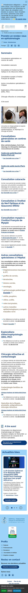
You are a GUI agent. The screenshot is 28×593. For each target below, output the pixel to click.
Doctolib (9, 247)
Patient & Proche (4, 30)
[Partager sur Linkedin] (15, 45)
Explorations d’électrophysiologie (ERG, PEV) (12, 91)
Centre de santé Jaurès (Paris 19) (13, 167)
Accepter (4, 590)
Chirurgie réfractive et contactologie (13, 97)
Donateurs (6, 550)
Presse (16, 495)
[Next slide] (20, 508)
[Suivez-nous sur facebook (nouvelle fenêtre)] (2, 575)
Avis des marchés (14, 583)
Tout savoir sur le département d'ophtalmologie (12, 442)
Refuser (10, 590)
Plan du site (17, 581)
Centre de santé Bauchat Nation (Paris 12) (11, 154)
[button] (11, 507)
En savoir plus (17, 590)
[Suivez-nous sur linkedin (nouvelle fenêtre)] (6, 575)
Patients (5, 545)
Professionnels (7, 547)
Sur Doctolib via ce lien (11, 158)
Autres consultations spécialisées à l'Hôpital (13, 84)
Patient (5, 42)
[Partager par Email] (19, 45)
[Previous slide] (7, 508)
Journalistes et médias (10, 552)
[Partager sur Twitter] (12, 45)
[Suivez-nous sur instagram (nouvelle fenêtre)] (9, 575)
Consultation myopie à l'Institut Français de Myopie (11, 77)
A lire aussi (5, 101)
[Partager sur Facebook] (8, 45)
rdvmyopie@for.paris (9, 238)
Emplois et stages (8, 555)
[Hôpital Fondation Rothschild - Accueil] (8, 27)
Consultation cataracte (9, 65)
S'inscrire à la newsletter (10, 567)
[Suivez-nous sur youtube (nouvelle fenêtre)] (13, 575)
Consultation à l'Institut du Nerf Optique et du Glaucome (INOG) (12, 71)
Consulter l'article (10, 500)
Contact (9, 581)
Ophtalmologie (12, 42)
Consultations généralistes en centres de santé (11, 59)
